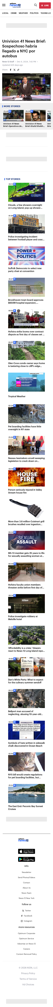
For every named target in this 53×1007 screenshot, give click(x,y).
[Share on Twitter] (14, 70)
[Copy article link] (18, 70)
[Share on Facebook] (11, 70)
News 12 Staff (8, 62)
